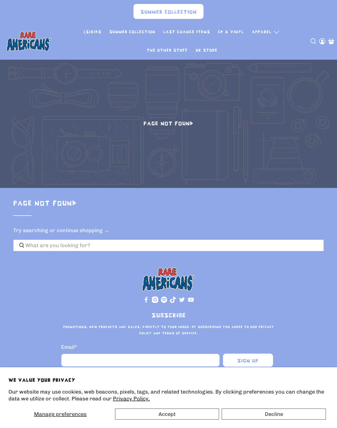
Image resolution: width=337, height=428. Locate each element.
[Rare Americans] (29, 41)
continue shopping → (83, 230)
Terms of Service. (180, 333)
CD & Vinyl (231, 32)
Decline (274, 414)
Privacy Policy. (131, 398)
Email (69, 347)
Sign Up (248, 361)
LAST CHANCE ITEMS (186, 32)
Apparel (261, 32)
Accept (167, 414)
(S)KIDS (92, 32)
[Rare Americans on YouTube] (191, 301)
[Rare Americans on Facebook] (146, 301)
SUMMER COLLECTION (132, 32)
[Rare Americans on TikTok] (173, 301)
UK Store (206, 50)
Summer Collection (168, 12)
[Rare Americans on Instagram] (155, 301)
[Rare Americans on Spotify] (164, 301)
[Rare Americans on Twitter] (182, 301)
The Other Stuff (167, 50)
